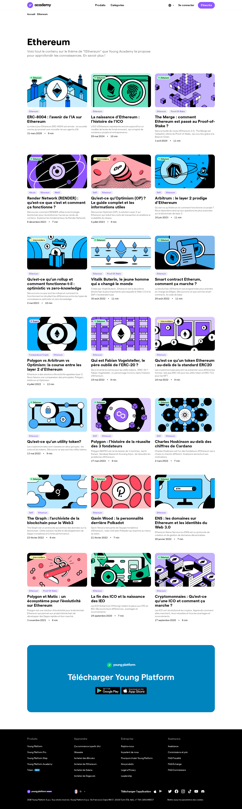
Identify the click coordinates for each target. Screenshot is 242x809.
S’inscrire (206, 5)
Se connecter (186, 5)
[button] (189, 799)
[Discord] (203, 791)
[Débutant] (57, 106)
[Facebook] (176, 791)
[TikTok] (190, 791)
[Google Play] (160, 791)
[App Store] (155, 791)
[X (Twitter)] (170, 791)
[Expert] (57, 349)
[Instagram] (183, 791)
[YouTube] (196, 791)
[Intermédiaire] (121, 187)
